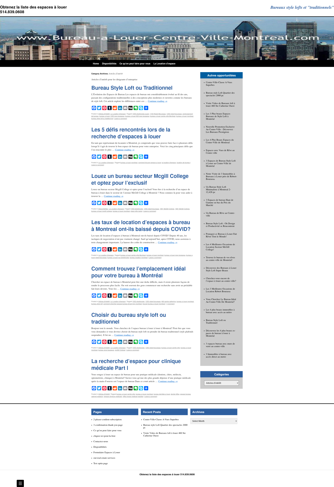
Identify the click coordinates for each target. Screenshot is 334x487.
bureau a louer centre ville (170, 348)
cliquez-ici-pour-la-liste (104, 435)
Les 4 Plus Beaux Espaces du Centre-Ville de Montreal (220, 141)
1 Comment (170, 304)
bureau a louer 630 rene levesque (137, 116)
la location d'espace (169, 162)
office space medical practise (133, 396)
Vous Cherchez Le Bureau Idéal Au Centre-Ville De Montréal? (221, 300)
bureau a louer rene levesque (174, 255)
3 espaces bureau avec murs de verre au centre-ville (220, 345)
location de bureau (183, 162)
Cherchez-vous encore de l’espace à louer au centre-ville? (221, 279)
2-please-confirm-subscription (107, 419)
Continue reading (157, 101)
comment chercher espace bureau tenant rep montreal (122, 304)
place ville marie (136, 211)
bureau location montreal (139, 257)
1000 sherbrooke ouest (140, 114)
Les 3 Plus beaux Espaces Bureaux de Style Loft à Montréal (218, 116)
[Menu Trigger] (20, 483)
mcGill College (120, 350)
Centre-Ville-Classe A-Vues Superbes (219, 83)
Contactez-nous (100, 441)
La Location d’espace (164, 63)
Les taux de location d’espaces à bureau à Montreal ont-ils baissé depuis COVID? (140, 225)
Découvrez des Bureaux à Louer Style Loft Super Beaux (221, 269)
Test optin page (100, 463)
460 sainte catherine (168, 301)
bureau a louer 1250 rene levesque (111, 116)
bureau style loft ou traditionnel (102, 118)
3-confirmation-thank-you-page (108, 424)
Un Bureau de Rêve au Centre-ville (220, 214)
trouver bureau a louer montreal (154, 304)
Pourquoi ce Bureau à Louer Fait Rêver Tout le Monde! (221, 235)
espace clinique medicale (113, 396)
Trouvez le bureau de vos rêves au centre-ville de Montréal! (220, 258)
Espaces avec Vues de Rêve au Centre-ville (220, 151)
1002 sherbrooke (137, 209)
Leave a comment (120, 118)
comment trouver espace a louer (149, 162)
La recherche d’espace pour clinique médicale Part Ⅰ (136, 364)
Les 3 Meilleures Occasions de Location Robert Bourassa (220, 290)
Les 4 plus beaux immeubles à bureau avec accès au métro (220, 311)
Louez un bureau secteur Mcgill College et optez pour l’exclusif (140, 179)
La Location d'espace (118, 114)
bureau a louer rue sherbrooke (118, 257)
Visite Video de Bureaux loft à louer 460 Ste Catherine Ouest (220, 104)
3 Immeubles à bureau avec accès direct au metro (219, 355)
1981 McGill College (182, 209)
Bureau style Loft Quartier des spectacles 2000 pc (220, 94)
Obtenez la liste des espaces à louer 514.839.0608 (33, 9)
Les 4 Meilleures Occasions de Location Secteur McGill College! (220, 247)
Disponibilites (103, 209)
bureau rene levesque (106, 350)
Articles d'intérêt (104, 114)
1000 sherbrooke (138, 348)
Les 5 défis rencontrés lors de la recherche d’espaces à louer (130, 133)
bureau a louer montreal (184, 116)
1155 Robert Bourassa (158, 114)
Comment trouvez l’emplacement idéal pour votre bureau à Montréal (138, 272)
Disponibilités (109, 63)
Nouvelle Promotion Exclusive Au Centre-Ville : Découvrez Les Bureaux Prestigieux (220, 129)
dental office (175, 394)
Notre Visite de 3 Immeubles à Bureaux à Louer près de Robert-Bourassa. (221, 176)
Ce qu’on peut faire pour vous (135, 63)
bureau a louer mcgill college (101, 211)
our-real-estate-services (104, 457)
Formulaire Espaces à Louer (106, 452)
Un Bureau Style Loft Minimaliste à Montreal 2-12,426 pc (218, 189)
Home (96, 63)
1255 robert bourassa (174, 114)
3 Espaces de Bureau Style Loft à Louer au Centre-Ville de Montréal (221, 163)
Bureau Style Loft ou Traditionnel (131, 87)
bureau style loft (97, 304)
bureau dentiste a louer (162, 394)
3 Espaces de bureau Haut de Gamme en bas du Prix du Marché (219, 202)
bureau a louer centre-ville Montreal (162, 116)
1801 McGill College (167, 209)
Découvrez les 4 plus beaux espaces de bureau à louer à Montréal (220, 333)
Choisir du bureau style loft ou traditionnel (128, 318)
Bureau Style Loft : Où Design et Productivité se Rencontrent (220, 224)
